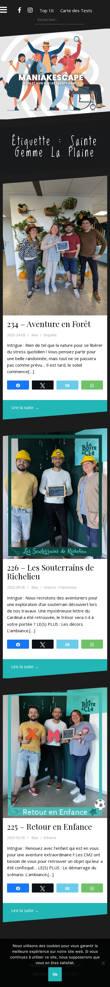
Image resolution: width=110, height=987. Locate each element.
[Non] (103, 963)
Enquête (50, 335)
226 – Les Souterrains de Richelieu (50, 571)
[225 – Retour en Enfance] (55, 752)
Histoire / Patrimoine (60, 587)
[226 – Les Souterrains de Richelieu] (55, 493)
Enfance (50, 837)
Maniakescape (55, 63)
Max (35, 335)
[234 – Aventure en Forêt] (55, 245)
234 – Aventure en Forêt (49, 324)
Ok (55, 974)
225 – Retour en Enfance (49, 826)
